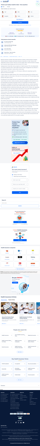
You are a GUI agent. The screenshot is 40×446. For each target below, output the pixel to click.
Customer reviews (23, 395)
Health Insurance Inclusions (31, 369)
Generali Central (7, 265)
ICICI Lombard (33, 265)
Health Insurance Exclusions (5, 375)
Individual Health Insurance (13, 56)
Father (19, 16)
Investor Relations (33, 404)
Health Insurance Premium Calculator (19, 347)
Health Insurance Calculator (15, 404)
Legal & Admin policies (33, 398)
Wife (18, 11)
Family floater (17, 374)
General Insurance (5, 394)
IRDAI (1, 427)
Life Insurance (4, 395)
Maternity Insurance (32, 335)
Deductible (4, 368)
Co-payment (17, 363)
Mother (32, 16)
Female (8, 6)
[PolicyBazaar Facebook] (16, 422)
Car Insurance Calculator (14, 407)
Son (31, 11)
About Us (31, 394)
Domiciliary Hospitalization (18, 369)
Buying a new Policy (18, 174)
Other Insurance (5, 401)
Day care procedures (32, 363)
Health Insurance (5, 56)
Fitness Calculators (15, 395)
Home (1, 56)
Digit (20, 259)
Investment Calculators (16, 394)
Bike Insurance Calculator (14, 408)
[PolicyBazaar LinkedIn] (21, 422)
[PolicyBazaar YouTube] (23, 422)
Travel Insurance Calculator (15, 405)
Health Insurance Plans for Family (6, 341)
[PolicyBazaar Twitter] (18, 422)
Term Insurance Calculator (14, 398)
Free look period (31, 374)
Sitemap (31, 395)
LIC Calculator (12, 401)
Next (20, 192)
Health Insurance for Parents (32, 347)
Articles (21, 394)
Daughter (6, 16)
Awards (21, 398)
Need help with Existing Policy (20, 176)
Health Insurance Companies (18, 341)
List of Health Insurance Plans (19, 335)
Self (5, 11)
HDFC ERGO (20, 265)
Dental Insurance (5, 347)
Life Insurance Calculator (14, 402)
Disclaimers (3, 385)
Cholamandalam (7, 259)
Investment (4, 398)
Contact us (31, 401)
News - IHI (20, 56)
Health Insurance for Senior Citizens (32, 341)
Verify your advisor (33, 402)
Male (3, 6)
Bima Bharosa (5, 427)
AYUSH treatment (5, 363)
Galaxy (33, 259)
